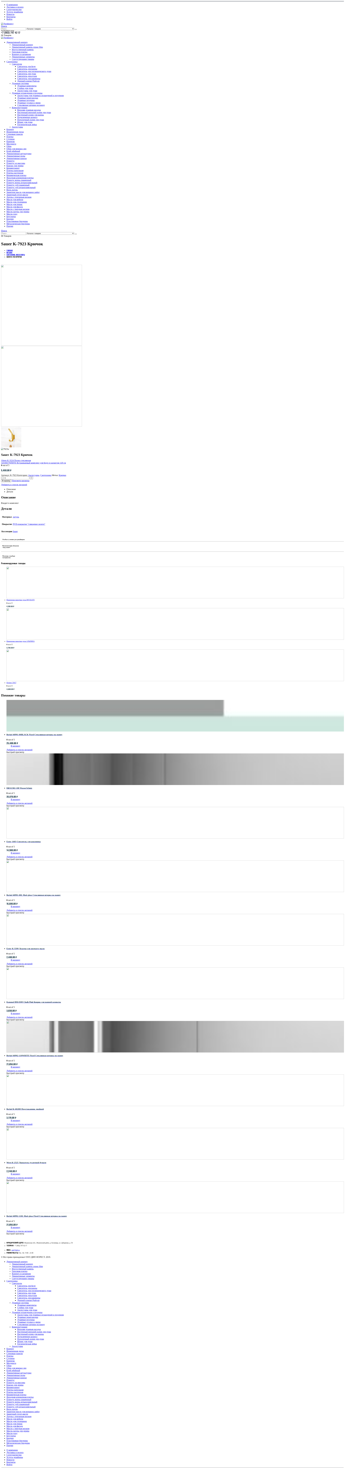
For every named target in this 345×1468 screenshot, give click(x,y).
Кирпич (10, 129)
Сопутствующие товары (23, 59)
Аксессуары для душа (27, 91)
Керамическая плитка (16, 175)
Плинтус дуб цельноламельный (21, 187)
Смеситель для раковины (28, 78)
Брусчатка (11, 216)
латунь (16, 517)
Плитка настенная (14, 173)
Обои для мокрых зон (16, 149)
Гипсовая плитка (19, 52)
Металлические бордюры (18, 224)
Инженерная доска (15, 132)
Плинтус (10, 161)
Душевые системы (20, 83)
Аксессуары (17, 127)
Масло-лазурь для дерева (17, 212)
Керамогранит (13, 168)
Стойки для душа (25, 88)
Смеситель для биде (26, 66)
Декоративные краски (16, 158)
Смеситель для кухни (27, 76)
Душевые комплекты (27, 86)
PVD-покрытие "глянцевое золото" (29, 524)
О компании (12, 4)
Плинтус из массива (15, 163)
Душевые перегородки (27, 98)
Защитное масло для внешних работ (23, 192)
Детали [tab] (9, 491)
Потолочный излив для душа (30, 120)
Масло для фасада (14, 207)
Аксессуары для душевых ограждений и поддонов (40, 95)
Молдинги (11, 144)
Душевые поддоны (26, 100)
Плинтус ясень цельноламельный (21, 182)
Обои (8, 146)
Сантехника (12, 61)
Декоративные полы (15, 156)
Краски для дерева (14, 166)
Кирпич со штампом (21, 54)
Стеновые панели (14, 134)
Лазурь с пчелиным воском (18, 197)
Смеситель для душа (26, 74)
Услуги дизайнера (14, 12)
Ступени (10, 139)
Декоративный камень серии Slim (27, 47)
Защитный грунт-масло (17, 195)
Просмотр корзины (20, 480)
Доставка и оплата (14, 7)
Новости (10, 14)
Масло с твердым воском (17, 209)
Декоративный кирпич (16, 42)
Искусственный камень (23, 49)
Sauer (15, 531)
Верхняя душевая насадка (29, 110)
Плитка (9, 136)
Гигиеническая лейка (27, 124)
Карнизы (10, 141)
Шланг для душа (24, 122)
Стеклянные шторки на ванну (31, 105)
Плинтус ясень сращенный (18, 180)
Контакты (10, 17)
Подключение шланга (27, 117)
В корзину (6, 481)
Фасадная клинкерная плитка (20, 178)
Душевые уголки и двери (29, 103)
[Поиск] (76, 29)
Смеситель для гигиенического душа (34, 71)
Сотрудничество (14, 9)
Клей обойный (13, 151)
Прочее (9, 226)
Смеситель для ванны (27, 69)
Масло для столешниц (16, 202)
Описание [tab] (11, 489)
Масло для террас (14, 204)
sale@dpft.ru (15, 1250)
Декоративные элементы (23, 57)
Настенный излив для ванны (30, 115)
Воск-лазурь (12, 190)
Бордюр (10, 219)
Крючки (62, 475)
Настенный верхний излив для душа (34, 112)
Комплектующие (19, 107)
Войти (9, 19)
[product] (175, 582)
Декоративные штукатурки (18, 153)
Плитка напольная (14, 170)
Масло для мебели (14, 199)
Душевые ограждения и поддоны (27, 93)
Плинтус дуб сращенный (18, 185)
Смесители (17, 64)
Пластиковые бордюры (17, 221)
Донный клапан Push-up (28, 81)
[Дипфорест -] (7, 24)
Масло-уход (11, 214)
